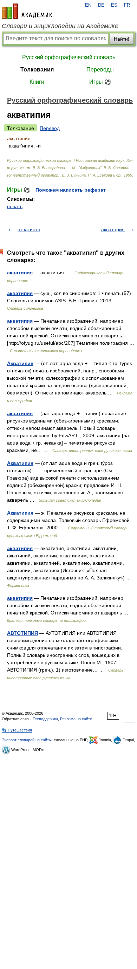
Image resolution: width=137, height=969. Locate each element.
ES (114, 5)
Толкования (37, 70)
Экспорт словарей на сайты (27, 740)
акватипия (20, 272)
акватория (113, 229)
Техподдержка (45, 719)
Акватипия (20, 363)
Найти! (121, 39)
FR (127, 5)
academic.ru (27, 11)
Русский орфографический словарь (68, 57)
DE (101, 5)
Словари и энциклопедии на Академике (60, 25)
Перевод (50, 128)
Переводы (100, 70)
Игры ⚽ (100, 82)
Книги (37, 82)
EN (88, 5)
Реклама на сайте (76, 719)
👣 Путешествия (17, 730)
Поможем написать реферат (70, 190)
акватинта (29, 229)
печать (14, 206)
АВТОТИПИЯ (22, 633)
